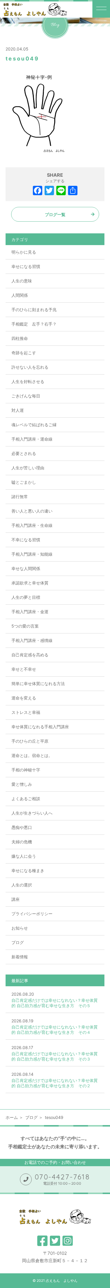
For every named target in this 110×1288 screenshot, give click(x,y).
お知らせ (19, 927)
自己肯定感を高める (29, 654)
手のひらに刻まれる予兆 (34, 309)
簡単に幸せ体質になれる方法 (38, 683)
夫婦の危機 (21, 841)
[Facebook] (37, 191)
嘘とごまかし (23, 482)
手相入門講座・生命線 (32, 525)
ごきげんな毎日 (25, 395)
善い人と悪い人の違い (32, 510)
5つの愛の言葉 (25, 625)
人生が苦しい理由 (27, 467)
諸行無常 (19, 496)
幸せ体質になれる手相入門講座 (40, 726)
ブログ (17, 942)
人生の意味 (21, 280)
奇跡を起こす (23, 352)
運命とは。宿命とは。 (32, 755)
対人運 (17, 410)
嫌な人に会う (23, 856)
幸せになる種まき (27, 870)
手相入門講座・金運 (29, 611)
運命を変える (23, 697)
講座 (15, 899)
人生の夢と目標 (25, 597)
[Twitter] (49, 191)
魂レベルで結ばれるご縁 (34, 424)
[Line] (61, 191)
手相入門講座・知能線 (32, 554)
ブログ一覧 (55, 214)
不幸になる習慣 (25, 539)
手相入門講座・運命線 (32, 438)
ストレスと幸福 (25, 712)
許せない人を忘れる (29, 367)
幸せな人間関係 (25, 568)
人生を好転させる (27, 381)
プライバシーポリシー (32, 913)
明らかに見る (23, 251)
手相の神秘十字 (25, 769)
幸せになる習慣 (25, 266)
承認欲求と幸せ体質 (29, 582)
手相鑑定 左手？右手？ (34, 323)
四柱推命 (19, 338)
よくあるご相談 (25, 798)
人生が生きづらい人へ (32, 812)
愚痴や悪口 (21, 827)
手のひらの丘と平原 (29, 741)
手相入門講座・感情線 (32, 640)
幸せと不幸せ (23, 669)
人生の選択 (21, 884)
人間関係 (19, 295)
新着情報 (19, 956)
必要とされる (23, 453)
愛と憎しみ (21, 784)
